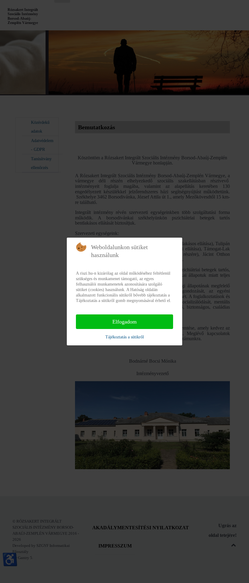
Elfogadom (124, 322)
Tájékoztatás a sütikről (124, 337)
